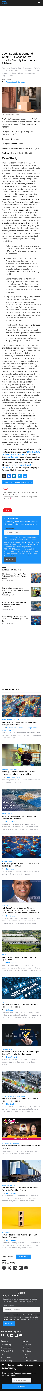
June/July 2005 (12, 457)
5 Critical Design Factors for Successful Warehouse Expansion (14, 604)
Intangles (10, 869)
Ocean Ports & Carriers (11, 720)
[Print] (4, 476)
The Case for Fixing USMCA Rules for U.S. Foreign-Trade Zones (14, 576)
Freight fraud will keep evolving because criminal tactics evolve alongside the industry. (20, 872)
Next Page (23, 1257)
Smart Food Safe (13, 777)
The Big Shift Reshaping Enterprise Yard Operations (19, 958)
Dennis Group (11, 822)
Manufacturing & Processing (13, 1096)
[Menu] (39, 3)
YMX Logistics (11, 963)
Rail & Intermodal (9, 1185)
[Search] (34, 3)
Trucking (5, 955)
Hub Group (10, 916)
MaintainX (10, 1104)
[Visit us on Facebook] (4, 1268)
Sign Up (9, 560)
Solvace (9, 1010)
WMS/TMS (5, 905)
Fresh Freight (11, 1057)
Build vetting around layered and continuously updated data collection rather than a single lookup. (19, 1061)
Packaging (6, 1232)
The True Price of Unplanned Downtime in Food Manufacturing (20, 1100)
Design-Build (7, 814)
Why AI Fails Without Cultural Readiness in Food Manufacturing (20, 1005)
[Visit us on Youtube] (26, 1268)
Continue (21, 1386)
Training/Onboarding (10, 769)
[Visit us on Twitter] (9, 1268)
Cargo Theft (7, 861)
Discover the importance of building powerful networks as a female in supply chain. (19, 1152)
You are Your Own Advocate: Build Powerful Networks (21, 1147)
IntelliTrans (11, 1193)
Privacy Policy (27, 556)
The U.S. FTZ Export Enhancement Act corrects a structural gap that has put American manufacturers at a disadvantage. (21, 735)
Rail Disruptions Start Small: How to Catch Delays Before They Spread (20, 1189)
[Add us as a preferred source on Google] (25, 476)
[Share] (9, 476)
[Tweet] (20, 476)
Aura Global (11, 1240)
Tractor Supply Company (16, 82)
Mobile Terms (12, 556)
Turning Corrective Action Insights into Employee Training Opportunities (15, 590)
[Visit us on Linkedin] (15, 1268)
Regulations (7, 1049)
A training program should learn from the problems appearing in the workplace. (21, 781)
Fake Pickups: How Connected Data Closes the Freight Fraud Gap (15, 618)
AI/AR (4, 1002)
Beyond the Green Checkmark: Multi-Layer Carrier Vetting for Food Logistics (20, 1052)
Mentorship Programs (10, 1143)
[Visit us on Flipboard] (21, 1268)
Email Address (10, 528)
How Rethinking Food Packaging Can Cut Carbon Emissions (19, 1236)
